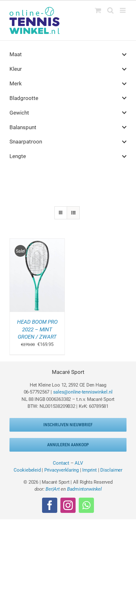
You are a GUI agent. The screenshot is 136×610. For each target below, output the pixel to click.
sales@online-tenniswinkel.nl (83, 392)
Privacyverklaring (61, 470)
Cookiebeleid (27, 470)
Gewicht (19, 112)
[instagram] (68, 505)
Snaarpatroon (25, 141)
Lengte (17, 156)
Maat (15, 54)
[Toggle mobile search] (110, 10)
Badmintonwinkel (84, 489)
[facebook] (49, 505)
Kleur (15, 69)
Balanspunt (22, 127)
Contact (61, 463)
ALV (79, 463)
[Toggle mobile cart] (98, 10)
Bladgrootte (23, 98)
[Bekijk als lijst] (73, 213)
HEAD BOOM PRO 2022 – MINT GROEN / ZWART (37, 329)
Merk (15, 83)
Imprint (89, 470)
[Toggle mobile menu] (123, 10)
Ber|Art (52, 489)
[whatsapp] (86, 505)
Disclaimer (111, 470)
